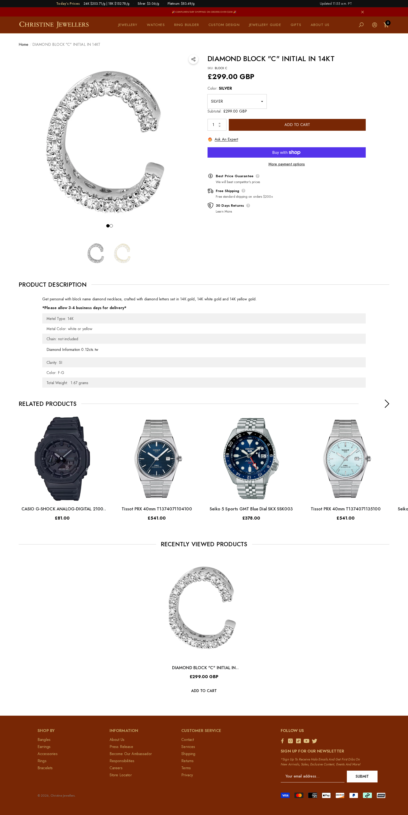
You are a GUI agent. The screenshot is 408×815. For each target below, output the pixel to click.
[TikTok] (300, 741)
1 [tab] (108, 225)
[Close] (362, 12)
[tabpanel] (109, 143)
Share (193, 59)
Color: (220, 88)
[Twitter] (316, 741)
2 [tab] (111, 225)
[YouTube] (308, 741)
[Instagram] (292, 741)
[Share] (193, 59)
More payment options (286, 164)
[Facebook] (284, 741)
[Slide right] (387, 403)
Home (24, 44)
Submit (362, 776)
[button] (130, 25)
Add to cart (297, 124)
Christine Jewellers (63, 795)
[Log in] (375, 25)
